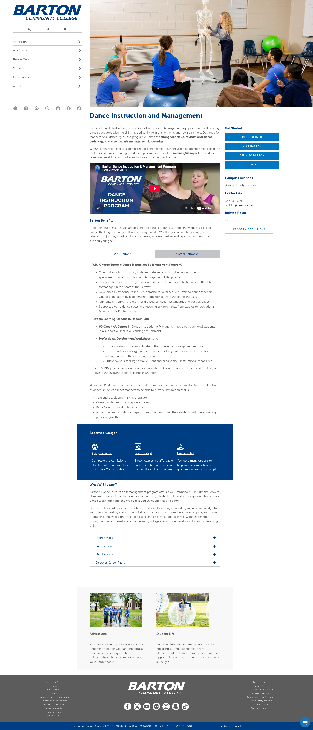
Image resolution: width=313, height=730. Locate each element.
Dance (229, 220)
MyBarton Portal (54, 682)
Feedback (224, 726)
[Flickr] (47, 109)
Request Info (252, 137)
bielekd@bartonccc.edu (240, 205)
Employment (54, 689)
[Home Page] (65, 29)
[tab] (122, 254)
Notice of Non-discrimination (54, 697)
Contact (236, 726)
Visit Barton (252, 146)
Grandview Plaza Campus (260, 697)
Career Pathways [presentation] (187, 254)
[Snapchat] (69, 109)
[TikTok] (79, 109)
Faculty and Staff (54, 715)
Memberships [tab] (105, 554)
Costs (252, 164)
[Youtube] (37, 109)
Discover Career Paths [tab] (110, 562)
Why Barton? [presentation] (122, 254)
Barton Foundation (260, 708)
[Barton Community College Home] (47, 12)
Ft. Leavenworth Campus (260, 689)
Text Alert (54, 693)
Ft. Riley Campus (260, 693)
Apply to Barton (252, 155)
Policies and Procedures (54, 700)
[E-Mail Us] (47, 29)
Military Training (260, 704)
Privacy (54, 686)
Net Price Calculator (54, 704)
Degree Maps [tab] (104, 537)
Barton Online (260, 686)
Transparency (54, 712)
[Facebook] (15, 109)
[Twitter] (26, 109)
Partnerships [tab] (104, 546)
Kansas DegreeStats (54, 708)
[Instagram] (58, 109)
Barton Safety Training (260, 700)
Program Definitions (249, 229)
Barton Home (260, 682)
